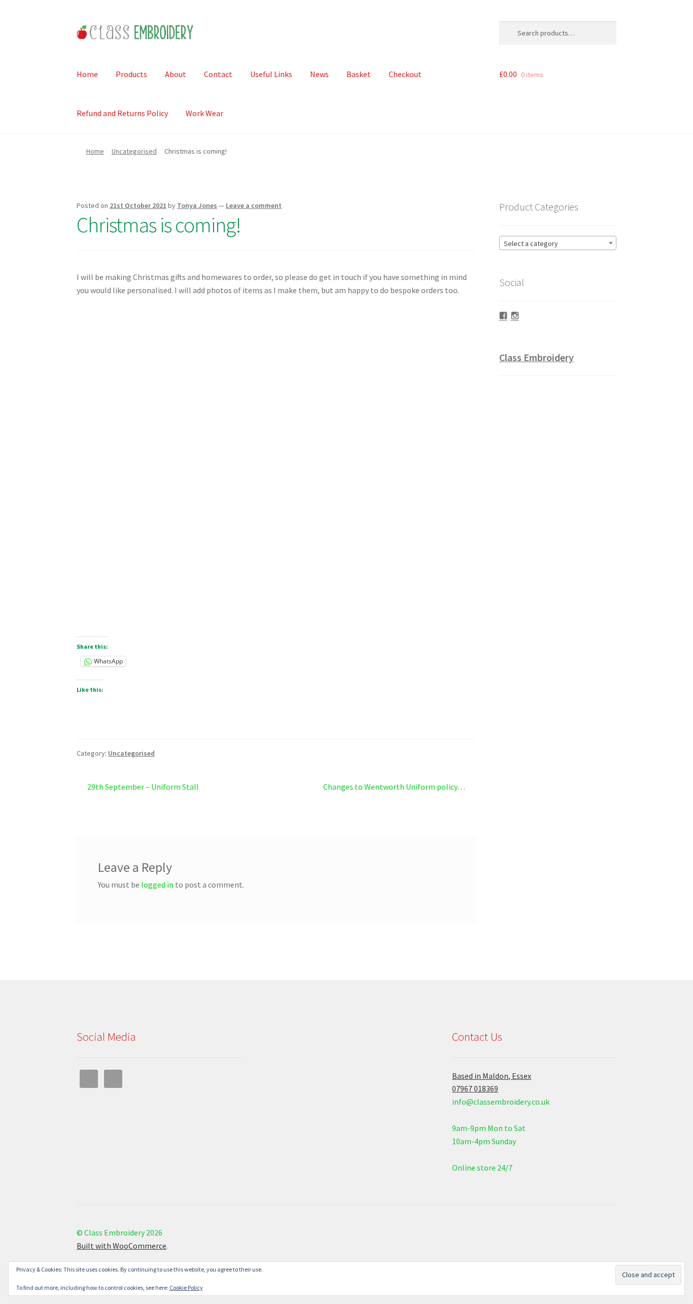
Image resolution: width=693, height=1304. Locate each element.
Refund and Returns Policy (122, 113)
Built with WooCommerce (121, 1246)
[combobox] (557, 243)
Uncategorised (134, 151)
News (319, 74)
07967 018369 (475, 1088)
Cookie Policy (186, 1287)
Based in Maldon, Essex (491, 1076)
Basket (358, 74)
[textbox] (558, 243)
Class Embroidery (536, 357)
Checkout (405, 74)
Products (131, 74)
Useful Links (271, 74)
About (175, 74)
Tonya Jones (197, 205)
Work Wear (204, 113)
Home (87, 74)
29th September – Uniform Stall (143, 787)
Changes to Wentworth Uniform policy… (394, 787)
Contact (218, 74)
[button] (86, 459)
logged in (157, 884)
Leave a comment (254, 205)
